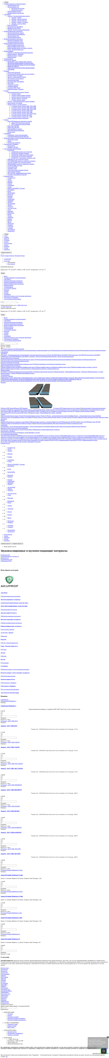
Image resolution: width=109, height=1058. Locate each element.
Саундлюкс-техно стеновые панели (17, 170)
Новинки (6, 246)
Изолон (6, 119)
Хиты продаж (8, 243)
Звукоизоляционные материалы (13, 31)
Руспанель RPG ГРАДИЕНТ (15, 81)
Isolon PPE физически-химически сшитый (19, 121)
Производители (8, 176)
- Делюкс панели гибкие (18, 100)
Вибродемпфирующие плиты (16, 46)
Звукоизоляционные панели (15, 33)
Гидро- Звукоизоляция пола (15, 49)
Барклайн (10, 211)
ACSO (9, 179)
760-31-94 (21, 305)
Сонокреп (10, 226)
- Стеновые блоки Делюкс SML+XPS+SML (23, 106)
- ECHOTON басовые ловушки (20, 153)
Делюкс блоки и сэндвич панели (17, 104)
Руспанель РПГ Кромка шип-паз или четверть (20, 74)
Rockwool (10, 194)
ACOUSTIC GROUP (10, 60)
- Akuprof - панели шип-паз (19, 20)
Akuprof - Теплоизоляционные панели (18, 16)
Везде (5, 276)
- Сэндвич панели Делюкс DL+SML (21, 115)
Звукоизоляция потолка (14, 11)
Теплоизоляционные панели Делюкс (18, 92)
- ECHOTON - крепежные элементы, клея (23, 158)
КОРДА (9, 220)
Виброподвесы (11, 57)
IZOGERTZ (10, 190)
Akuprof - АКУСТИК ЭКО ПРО (10, 853)
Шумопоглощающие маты (15, 40)
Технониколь (11, 229)
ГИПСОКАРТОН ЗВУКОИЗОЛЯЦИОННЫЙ (20, 68)
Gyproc (9, 187)
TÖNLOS (10, 206)
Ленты (9, 141)
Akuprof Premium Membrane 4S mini (12, 896)
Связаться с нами (12, 1024)
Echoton (9, 184)
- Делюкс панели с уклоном (19, 98)
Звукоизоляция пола (13, 5)
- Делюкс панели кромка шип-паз (20, 97)
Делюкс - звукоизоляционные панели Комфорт (21, 101)
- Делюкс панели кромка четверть (21, 95)
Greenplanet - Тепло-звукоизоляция (17, 135)
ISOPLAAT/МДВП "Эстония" (16, 188)
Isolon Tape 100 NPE (13, 127)
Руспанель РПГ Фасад (13, 87)
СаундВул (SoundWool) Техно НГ (17, 174)
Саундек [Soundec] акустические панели (19, 162)
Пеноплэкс (10, 223)
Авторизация (11, 262)
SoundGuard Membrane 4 (8, 706)
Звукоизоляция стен (13, 7)
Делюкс (6, 91)
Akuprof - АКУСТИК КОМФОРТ (11, 832)
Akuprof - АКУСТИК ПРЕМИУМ (11, 790)
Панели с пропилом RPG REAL (16, 77)
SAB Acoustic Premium (13, 171)
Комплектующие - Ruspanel (15, 89)
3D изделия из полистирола (15, 78)
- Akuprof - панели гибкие (18, 23)
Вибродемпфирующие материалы (14, 43)
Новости (6, 239)
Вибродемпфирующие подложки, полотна (19, 48)
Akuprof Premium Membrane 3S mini (12, 875)
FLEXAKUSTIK (12, 167)
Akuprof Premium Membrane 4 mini (11, 917)
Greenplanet (7, 133)
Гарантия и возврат (13, 1017)
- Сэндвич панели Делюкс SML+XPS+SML (23, 107)
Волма (9, 214)
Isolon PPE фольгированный (15, 130)
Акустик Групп (11, 208)
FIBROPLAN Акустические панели (17, 159)
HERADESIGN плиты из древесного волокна (20, 164)
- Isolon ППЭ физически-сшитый (20, 123)
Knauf (9, 191)
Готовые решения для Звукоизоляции (15, 4)
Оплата (6, 242)
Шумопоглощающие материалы (13, 39)
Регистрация (11, 264)
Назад (6, 2)
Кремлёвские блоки (13, 80)
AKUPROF (7, 14)
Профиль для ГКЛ (12, 147)
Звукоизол (10, 217)
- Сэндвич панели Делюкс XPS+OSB (22, 110)
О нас (5, 235)
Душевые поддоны (12, 84)
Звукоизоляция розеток (14, 37)
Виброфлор (10, 213)
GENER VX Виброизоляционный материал (20, 52)
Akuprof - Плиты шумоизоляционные (18, 30)
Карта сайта (10, 1027)
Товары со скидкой (13, 1035)
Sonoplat (9, 197)
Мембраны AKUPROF (14, 28)
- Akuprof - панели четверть (19, 19)
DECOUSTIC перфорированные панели (19, 173)
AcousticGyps (11, 177)
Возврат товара (11, 1026)
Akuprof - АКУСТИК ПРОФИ (10, 811)
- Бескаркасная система (17, 8)
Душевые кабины (12, 86)
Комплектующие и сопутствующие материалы (17, 138)
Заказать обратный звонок (8, 308)
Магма (9, 222)
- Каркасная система (17, 10)
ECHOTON (10, 150)
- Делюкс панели (16, 94)
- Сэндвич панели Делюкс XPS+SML (22, 112)
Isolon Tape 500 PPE (13, 126)
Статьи (6, 248)
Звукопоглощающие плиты (15, 42)
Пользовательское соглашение (16, 1018)
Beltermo (9, 182)
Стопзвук (10, 228)
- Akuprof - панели (16, 17)
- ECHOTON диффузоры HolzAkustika (22, 155)
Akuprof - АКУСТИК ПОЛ (9, 726)
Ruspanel (6, 71)
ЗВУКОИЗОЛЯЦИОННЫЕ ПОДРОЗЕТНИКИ (21, 65)
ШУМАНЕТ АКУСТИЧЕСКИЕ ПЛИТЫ (19, 62)
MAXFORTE (11, 193)
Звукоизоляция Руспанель (14, 75)
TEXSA (9, 205)
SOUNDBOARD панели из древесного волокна (21, 161)
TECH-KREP (11, 203)
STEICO (9, 202)
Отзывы (6, 237)
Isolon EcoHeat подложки (14, 129)
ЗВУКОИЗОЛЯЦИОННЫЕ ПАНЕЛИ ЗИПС (20, 63)
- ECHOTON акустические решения (21, 156)
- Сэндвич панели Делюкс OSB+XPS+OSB (23, 113)
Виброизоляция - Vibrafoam (15, 54)
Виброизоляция (8, 51)
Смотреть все (4, 699)
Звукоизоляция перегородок (15, 13)
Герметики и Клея (12, 139)
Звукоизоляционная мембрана (16, 34)
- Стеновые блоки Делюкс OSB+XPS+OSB (23, 109)
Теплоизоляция (8, 58)
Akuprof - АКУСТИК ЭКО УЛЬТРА (12, 768)
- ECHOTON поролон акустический (21, 152)
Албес (9, 209)
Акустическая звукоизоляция (12, 148)
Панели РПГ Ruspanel (13, 72)
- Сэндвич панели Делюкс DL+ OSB (21, 116)
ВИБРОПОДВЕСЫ (13, 66)
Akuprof (9, 181)
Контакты (7, 249)
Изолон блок (11, 132)
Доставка (6, 240)
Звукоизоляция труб (13, 36)
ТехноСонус (11, 231)
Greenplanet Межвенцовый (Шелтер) (18, 136)
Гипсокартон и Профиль (11, 144)
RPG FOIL (10, 83)
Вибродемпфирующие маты (15, 45)
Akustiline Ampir (12, 168)
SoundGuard (10, 199)
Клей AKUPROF (12, 25)
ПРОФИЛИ (10, 69)
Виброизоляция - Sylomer (14, 55)
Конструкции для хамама (14, 103)
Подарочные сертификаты (15, 1033)
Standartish (10, 200)
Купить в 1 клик (5, 719)
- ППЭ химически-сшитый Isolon (20, 124)
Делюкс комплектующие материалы (18, 118)
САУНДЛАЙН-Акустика (14, 165)
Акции (6, 245)
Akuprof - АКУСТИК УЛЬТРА (10, 747)
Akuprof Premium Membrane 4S (10, 939)
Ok (6, 1056)
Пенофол (10, 225)
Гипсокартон (11, 145)
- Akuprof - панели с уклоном (19, 22)
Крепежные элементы (13, 142)
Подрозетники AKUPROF (15, 26)
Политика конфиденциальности (16, 1020)
